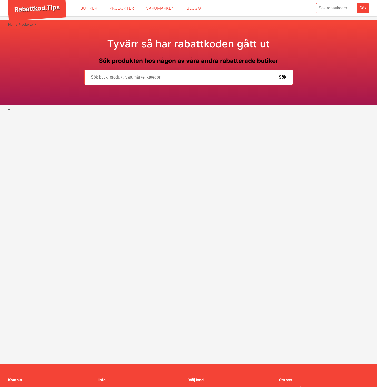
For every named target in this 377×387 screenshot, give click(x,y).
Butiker (88, 8)
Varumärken (160, 8)
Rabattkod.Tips (37, 8)
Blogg (194, 8)
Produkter (122, 8)
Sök (362, 8)
